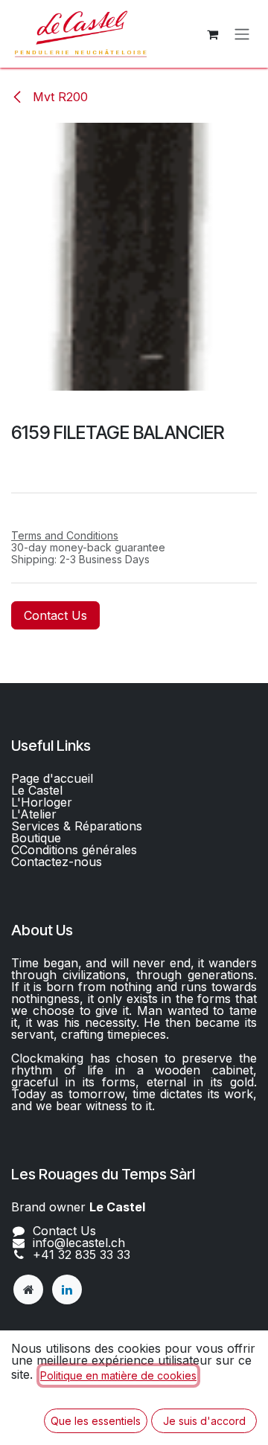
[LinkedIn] (67, 1289)
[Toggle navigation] (242, 34)
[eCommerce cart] (212, 34)
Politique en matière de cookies (118, 1375)
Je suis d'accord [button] (204, 1420)
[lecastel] (28, 1289)
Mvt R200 (58, 96)
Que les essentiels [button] (96, 1420)
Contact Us (55, 615)
